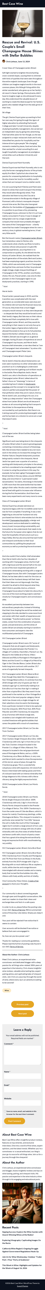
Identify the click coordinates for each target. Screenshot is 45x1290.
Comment (9, 1044)
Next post (22, 1013)
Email (7, 1085)
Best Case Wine (12, 4)
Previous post (22, 1004)
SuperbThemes (22, 1286)
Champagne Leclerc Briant (31, 238)
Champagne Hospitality (19, 520)
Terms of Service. (18, 910)
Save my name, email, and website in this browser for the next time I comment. (21, 1112)
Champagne (30, 207)
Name (7, 1071)
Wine (7, 990)
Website (7, 1098)
